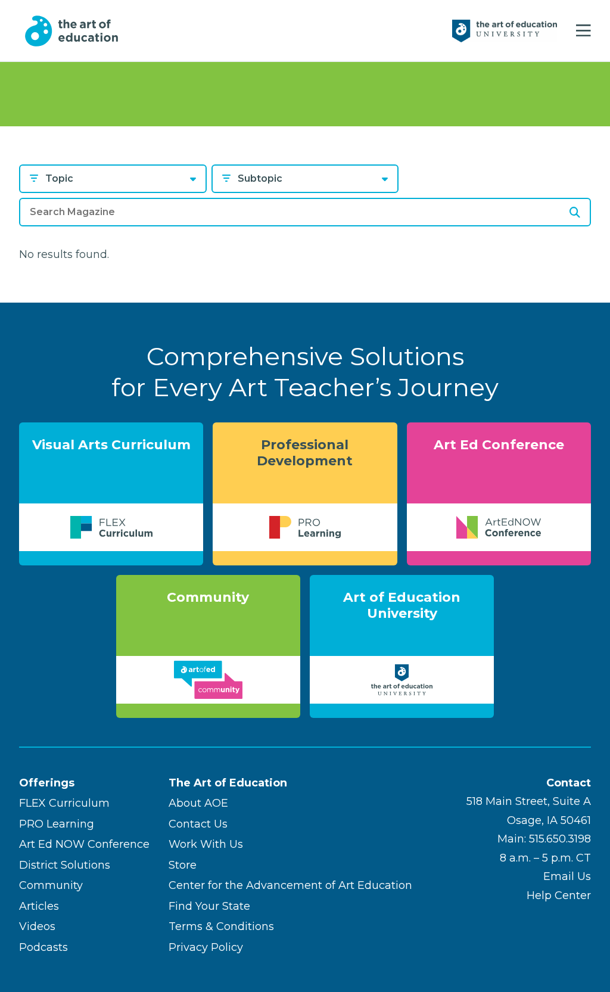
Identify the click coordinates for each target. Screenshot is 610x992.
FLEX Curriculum (64, 803)
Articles (39, 906)
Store (183, 865)
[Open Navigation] (583, 31)
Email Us (567, 876)
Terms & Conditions (221, 926)
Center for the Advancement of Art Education (290, 885)
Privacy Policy (206, 947)
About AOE (198, 803)
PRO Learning (56, 824)
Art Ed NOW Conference (84, 844)
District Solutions (64, 865)
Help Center (559, 895)
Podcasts (43, 947)
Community (51, 885)
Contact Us (198, 824)
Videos (37, 926)
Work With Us (206, 844)
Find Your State (209, 906)
